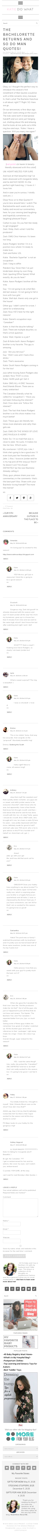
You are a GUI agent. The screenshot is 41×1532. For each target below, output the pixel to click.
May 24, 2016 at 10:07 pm (19, 933)
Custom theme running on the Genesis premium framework (21, 1526)
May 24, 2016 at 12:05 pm (22, 570)
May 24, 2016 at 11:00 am (19, 675)
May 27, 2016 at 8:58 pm (18, 1145)
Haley (12, 1095)
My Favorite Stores (20, 1473)
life (12, 508)
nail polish (11, 164)
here (35, 53)
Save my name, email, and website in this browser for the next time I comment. (19, 1250)
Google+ (19, 1528)
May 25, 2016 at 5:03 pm (22, 640)
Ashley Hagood (16, 1142)
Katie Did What (20, 10)
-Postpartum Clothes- (13, 1360)
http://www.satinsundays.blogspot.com (18, 554)
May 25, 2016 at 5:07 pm (22, 1057)
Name (6, 1221)
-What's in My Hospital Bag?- (17, 1357)
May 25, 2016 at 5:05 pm (22, 880)
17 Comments (9, 506)
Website (6, 1238)
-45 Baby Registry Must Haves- (18, 1354)
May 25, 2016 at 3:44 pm (22, 849)
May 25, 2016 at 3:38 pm (18, 998)
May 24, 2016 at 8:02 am (18, 605)
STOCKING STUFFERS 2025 (21, 1485)
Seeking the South (17, 745)
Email (6, 1229)
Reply (6, 559)
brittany (13, 790)
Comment (7, 1197)
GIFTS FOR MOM (15, 1482)
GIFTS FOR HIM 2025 (16, 1492)
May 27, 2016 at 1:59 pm (18, 1097)
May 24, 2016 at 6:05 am (18, 543)
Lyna (12, 673)
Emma (12, 728)
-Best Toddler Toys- (12, 1370)
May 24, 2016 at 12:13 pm (19, 731)
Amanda (13, 541)
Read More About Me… (20, 1515)
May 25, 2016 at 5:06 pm (22, 963)
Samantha (14, 930)
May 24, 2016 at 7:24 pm (18, 792)
